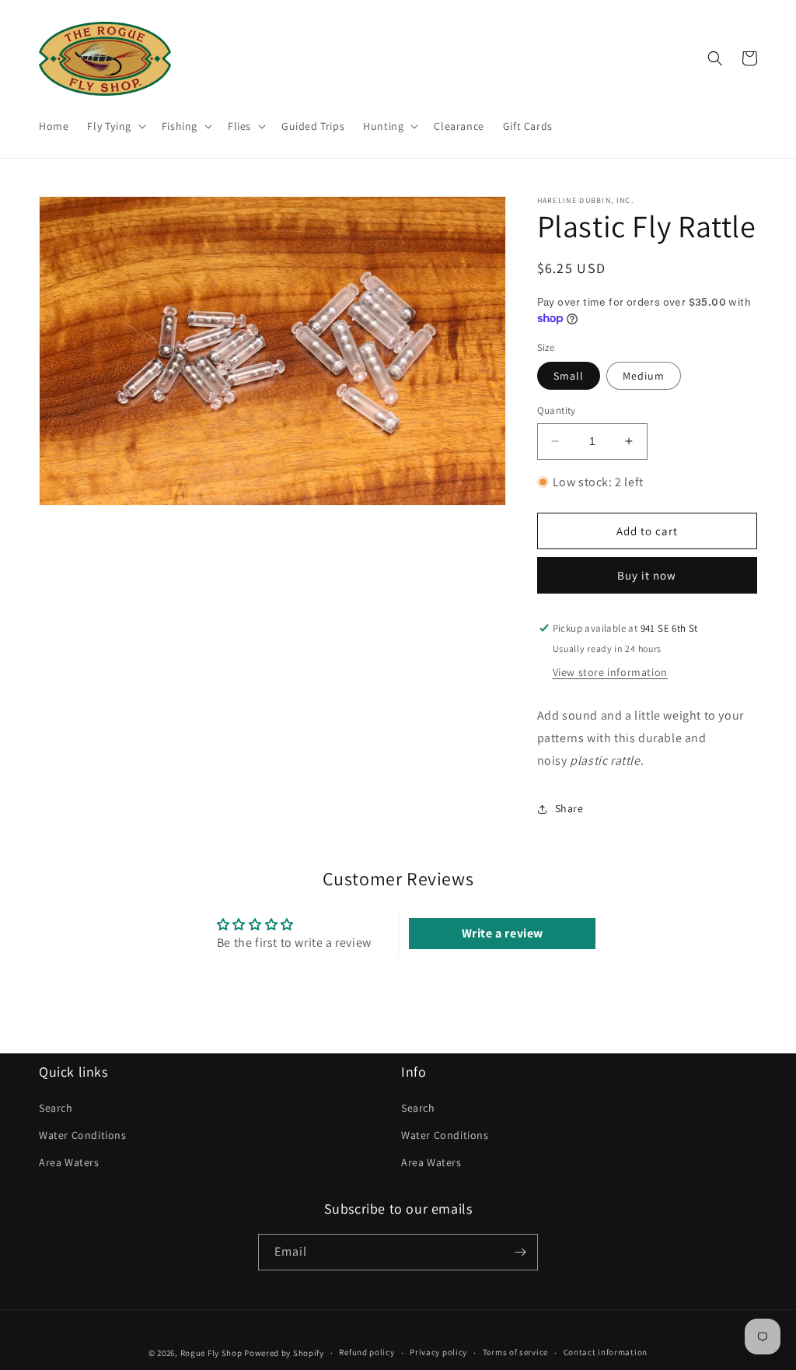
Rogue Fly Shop (211, 1352)
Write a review (502, 933)
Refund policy (366, 1352)
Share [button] (569, 808)
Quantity (556, 410)
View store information (610, 672)
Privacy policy (438, 1352)
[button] (115, 126)
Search (56, 1108)
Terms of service (515, 1352)
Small (568, 376)
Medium (644, 376)
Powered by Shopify (284, 1352)
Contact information (606, 1352)
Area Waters (69, 1162)
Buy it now (646, 575)
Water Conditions (83, 1135)
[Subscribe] (520, 1252)
